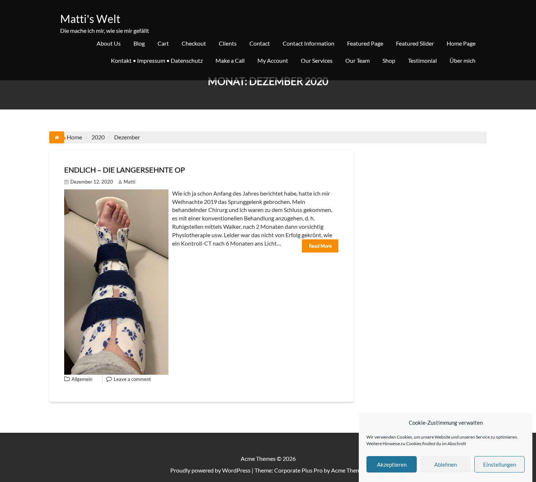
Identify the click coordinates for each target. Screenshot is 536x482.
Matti (129, 182)
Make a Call (230, 60)
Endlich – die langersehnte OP (124, 169)
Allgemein (81, 379)
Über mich (462, 60)
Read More (320, 246)
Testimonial (422, 60)
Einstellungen (499, 464)
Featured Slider (415, 43)
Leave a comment (132, 379)
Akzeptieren (392, 464)
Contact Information (308, 43)
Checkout (194, 43)
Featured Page (365, 43)
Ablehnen (445, 464)
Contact (259, 43)
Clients (228, 43)
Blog (139, 43)
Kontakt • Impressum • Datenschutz (157, 60)
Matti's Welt (90, 18)
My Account (272, 60)
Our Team (357, 60)
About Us (109, 43)
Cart (163, 43)
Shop (388, 60)
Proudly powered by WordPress (210, 470)
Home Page (461, 43)
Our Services (317, 60)
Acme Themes (348, 470)
